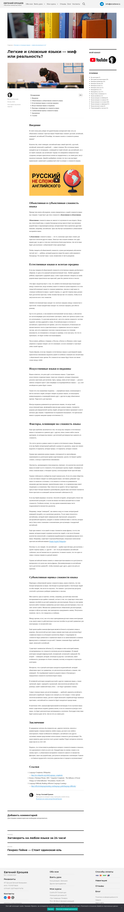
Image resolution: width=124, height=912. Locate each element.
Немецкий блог (95, 89)
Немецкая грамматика (97, 81)
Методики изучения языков (98, 79)
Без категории (94, 77)
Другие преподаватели (58, 884)
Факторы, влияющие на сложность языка (45, 108)
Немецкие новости (96, 87)
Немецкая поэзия (95, 85)
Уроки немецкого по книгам (98, 100)
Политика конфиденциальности (106, 897)
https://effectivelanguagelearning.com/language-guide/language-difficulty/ (53, 786)
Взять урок (38, 4)
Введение (35, 98)
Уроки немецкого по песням (98, 102)
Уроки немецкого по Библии (98, 98)
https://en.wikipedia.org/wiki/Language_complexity (47, 775)
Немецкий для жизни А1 (58, 895)
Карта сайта (99, 903)
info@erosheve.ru (113, 4)
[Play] (56, 180)
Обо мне (29, 4)
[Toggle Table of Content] (79, 95)
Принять (50, 909)
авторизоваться (42, 818)
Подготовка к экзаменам (97, 94)
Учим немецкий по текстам (98, 108)
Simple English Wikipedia (57, 541)
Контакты (76, 4)
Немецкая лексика (96, 83)
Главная (10, 45)
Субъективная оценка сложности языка (45, 110)
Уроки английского (96, 96)
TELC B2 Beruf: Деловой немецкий (62, 901)
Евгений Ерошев (12, 99)
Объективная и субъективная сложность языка (47, 101)
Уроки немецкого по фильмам (99, 104)
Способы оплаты (104, 872)
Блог (69, 4)
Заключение (36, 113)
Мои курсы (51, 4)
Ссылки (34, 115)
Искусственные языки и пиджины (43, 105)
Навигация (101, 880)
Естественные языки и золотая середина (45, 103)
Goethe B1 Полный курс (58, 892)
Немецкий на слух (96, 92)
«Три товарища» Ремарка (58, 898)
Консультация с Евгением (59, 881)
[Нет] (122, 908)
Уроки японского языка (97, 106)
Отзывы (63, 4)
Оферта (98, 900)
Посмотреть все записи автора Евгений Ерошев (49, 799)
